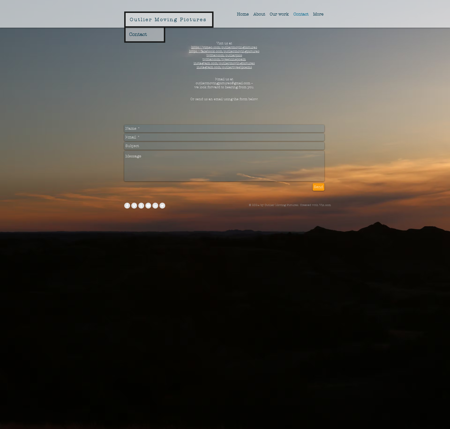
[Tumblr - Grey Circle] (141, 206)
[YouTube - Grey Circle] (148, 206)
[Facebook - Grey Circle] (127, 206)
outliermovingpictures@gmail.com (223, 83)
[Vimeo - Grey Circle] (134, 206)
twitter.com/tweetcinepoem (224, 59)
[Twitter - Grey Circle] (162, 206)
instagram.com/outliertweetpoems (224, 67)
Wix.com (325, 205)
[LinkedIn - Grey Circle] (155, 206)
